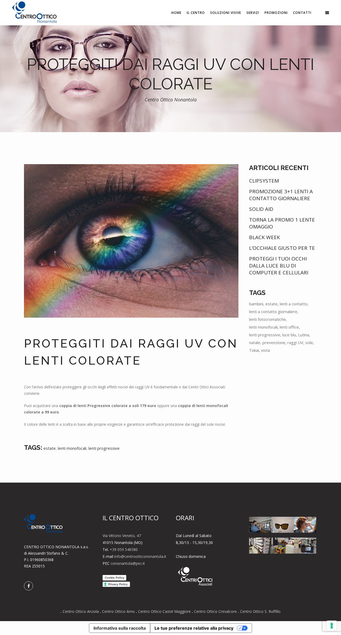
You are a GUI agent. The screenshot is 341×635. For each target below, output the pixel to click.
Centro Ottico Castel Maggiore (164, 611)
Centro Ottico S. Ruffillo (260, 611)
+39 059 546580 (124, 549)
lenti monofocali (72, 448)
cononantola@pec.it (128, 563)
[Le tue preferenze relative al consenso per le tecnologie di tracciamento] (332, 626)
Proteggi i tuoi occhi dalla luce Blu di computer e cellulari (278, 265)
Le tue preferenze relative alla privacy (194, 628)
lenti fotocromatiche (267, 319)
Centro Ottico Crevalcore (215, 611)
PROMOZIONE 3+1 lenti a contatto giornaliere (281, 195)
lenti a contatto (293, 303)
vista (265, 350)
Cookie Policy (114, 577)
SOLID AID (261, 209)
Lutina (303, 334)
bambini (256, 303)
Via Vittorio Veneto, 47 (122, 535)
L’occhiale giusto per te (282, 247)
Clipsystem (264, 180)
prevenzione (273, 342)
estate (49, 448)
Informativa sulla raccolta (120, 628)
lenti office (289, 327)
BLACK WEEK (264, 237)
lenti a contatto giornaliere (273, 311)
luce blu (289, 334)
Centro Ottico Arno (118, 611)
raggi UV (295, 342)
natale (254, 342)
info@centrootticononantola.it (140, 556)
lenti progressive (104, 448)
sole (309, 342)
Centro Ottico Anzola (81, 611)
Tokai (254, 350)
